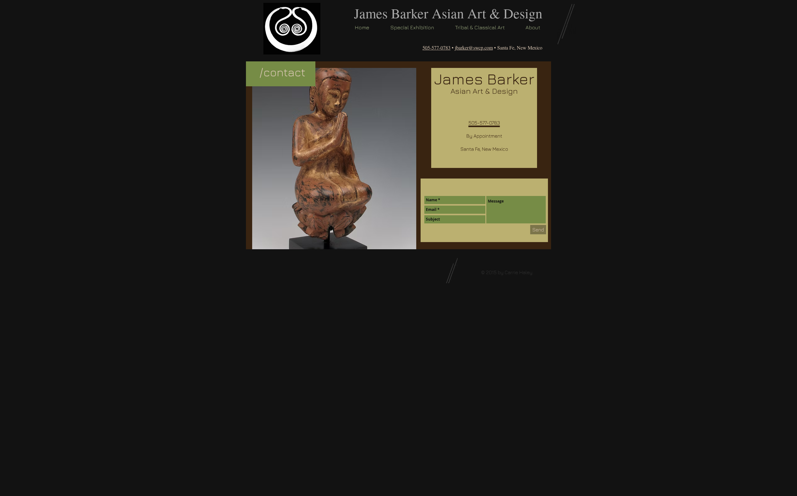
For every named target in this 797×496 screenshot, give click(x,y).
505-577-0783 (436, 47)
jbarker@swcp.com (474, 47)
